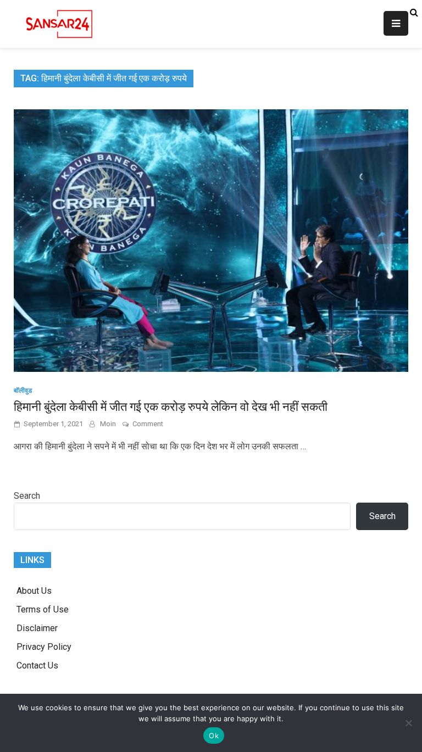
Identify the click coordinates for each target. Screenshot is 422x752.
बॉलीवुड (23, 390)
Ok (214, 735)
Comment (147, 424)
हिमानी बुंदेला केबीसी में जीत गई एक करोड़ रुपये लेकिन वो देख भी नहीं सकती (170, 407)
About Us (34, 591)
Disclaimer (37, 628)
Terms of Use (42, 609)
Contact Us (37, 665)
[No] (408, 722)
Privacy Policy (43, 647)
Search (27, 496)
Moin (108, 424)
